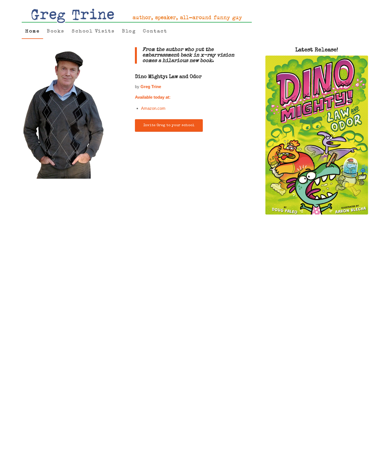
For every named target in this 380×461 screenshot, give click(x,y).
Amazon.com (153, 108)
